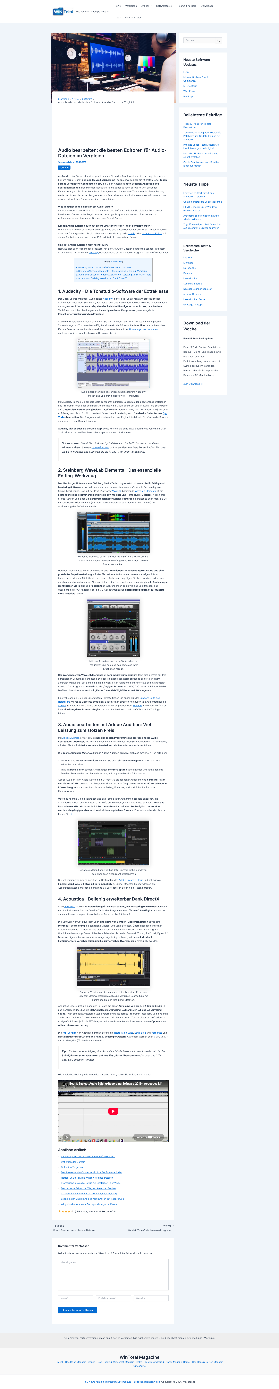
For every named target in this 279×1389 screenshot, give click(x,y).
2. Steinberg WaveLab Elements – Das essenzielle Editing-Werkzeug (111, 271)
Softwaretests (164, 5)
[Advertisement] (113, 125)
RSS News (89, 1381)
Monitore (188, 262)
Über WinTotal (133, 17)
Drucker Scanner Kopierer (197, 288)
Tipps (118, 17)
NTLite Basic (190, 85)
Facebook (138, 1381)
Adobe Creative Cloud (131, 880)
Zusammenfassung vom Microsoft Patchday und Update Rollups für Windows (202, 136)
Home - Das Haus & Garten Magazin (203, 1361)
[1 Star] (59, 1211)
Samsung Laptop (192, 283)
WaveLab (116, 491)
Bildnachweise (152, 1381)
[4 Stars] (69, 1211)
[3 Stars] (66, 1211)
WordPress (189, 91)
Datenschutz (124, 1381)
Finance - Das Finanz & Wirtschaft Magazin (110, 1361)
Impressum (111, 1381)
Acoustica (69, 906)
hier (72, 814)
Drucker (187, 273)
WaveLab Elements (145, 491)
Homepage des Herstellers (143, 329)
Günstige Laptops (193, 304)
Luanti (186, 72)
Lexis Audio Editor (152, 233)
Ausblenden (116, 261)
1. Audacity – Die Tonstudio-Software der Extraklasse (103, 267)
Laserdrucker (190, 278)
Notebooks (189, 267)
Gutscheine (139, 1365)
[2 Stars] (62, 1211)
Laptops (187, 257)
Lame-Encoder (100, 447)
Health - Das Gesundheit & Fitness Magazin (158, 1361)
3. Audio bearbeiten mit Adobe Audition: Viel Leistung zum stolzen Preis (113, 274)
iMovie (131, 233)
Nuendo (137, 705)
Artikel (145, 5)
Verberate (156, 1032)
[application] (150, 6)
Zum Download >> (193, 383)
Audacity (94, 252)
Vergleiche (131, 5)
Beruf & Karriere (187, 5)
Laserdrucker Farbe (194, 299)
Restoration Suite (123, 1032)
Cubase (62, 705)
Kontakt (100, 1381)
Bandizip (188, 96)
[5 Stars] (72, 1211)
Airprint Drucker (192, 294)
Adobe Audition (70, 737)
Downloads (207, 5)
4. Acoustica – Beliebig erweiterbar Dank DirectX (101, 278)
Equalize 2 (140, 1032)
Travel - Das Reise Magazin (71, 1361)
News (118, 5)
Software (64, 167)
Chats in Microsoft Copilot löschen (202, 201)
